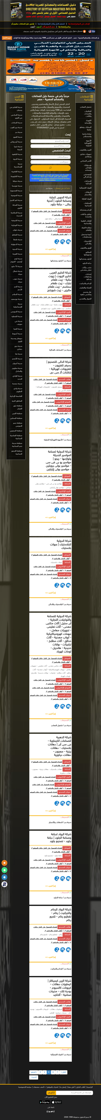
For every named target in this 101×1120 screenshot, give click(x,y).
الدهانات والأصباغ (88, 193)
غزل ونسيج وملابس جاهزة (85, 293)
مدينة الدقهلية (16, 244)
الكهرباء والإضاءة (88, 121)
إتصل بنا (48, 32)
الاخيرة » (34, 1077)
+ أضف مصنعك (29, 32)
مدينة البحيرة (17, 249)
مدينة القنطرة (17, 316)
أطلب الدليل (62, 32)
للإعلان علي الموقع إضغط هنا (79, 24)
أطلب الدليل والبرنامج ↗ (60, 215)
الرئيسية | (89, 1087)
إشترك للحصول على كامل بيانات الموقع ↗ (46, 211)
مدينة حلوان (17, 230)
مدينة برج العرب (16, 127)
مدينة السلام (17, 294)
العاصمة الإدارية (16, 396)
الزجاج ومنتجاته (85, 210)
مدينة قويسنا (17, 186)
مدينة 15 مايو (16, 266)
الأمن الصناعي (85, 161)
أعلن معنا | (71, 1087)
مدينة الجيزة (17, 159)
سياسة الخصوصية (24, 1087)
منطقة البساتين (16, 418)
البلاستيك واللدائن (87, 242)
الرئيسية (69, 32)
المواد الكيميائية (85, 188)
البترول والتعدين (85, 299)
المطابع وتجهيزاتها (87, 253)
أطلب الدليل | (80, 1087)
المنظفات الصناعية (87, 204)
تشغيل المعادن (85, 107)
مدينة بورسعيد (16, 299)
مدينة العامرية (17, 172)
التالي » (63, 1072)
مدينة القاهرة (17, 154)
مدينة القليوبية (16, 176)
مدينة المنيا (18, 329)
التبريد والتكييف (85, 150)
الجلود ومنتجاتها (85, 259)
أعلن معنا (54, 32)
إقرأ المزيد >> (50, 249)
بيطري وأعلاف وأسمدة (85, 215)
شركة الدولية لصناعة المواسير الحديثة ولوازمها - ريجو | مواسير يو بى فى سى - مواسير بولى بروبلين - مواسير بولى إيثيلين (58, 460)
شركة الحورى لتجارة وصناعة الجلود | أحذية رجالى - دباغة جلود (59, 201)
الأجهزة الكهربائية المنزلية (87, 143)
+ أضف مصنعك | (39, 1087)
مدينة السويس (16, 312)
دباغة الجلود (86, 263)
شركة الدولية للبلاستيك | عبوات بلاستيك (60, 544)
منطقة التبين (17, 413)
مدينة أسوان (17, 363)
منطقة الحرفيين (16, 431)
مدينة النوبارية (16, 225)
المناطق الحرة (17, 401)
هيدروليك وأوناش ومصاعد (87, 167)
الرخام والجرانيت (85, 283)
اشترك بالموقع (40, 32)
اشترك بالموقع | (52, 1087)
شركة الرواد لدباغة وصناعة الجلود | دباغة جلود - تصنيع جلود (59, 838)
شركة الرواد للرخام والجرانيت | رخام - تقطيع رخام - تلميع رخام (60, 915)
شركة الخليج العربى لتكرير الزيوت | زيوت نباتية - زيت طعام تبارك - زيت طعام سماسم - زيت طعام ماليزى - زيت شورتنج (59, 281)
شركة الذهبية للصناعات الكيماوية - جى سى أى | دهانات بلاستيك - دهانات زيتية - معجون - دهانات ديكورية (59, 746)
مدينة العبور (17, 137)
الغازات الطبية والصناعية (86, 222)
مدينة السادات (16, 123)
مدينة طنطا (17, 240)
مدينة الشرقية (16, 220)
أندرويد (38, 27)
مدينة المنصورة (16, 191)
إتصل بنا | (62, 1087)
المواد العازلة (86, 199)
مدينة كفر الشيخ (16, 200)
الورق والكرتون (85, 248)
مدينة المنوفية (16, 195)
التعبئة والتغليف (85, 288)
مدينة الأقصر (17, 359)
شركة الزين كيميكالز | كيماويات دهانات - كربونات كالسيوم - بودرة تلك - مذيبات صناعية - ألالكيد (59, 988)
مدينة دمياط (17, 181)
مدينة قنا (18, 354)
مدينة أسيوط (17, 334)
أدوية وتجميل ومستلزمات (86, 235)
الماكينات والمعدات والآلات (87, 114)
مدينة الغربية (17, 254)
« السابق (34, 1072)
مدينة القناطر (17, 235)
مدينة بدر (49, 188)
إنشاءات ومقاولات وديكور (87, 276)
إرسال (50, 1093)
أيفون (32, 27)
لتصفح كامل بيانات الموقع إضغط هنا (51, 24)
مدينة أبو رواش (16, 142)
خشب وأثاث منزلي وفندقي (85, 269)
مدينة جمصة (17, 384)
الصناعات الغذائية (87, 182)
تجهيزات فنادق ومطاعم (85, 155)
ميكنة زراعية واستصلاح (86, 135)
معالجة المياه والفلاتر (86, 229)
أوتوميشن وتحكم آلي (87, 175)
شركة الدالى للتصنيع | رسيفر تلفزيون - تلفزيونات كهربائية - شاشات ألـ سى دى (59, 367)
